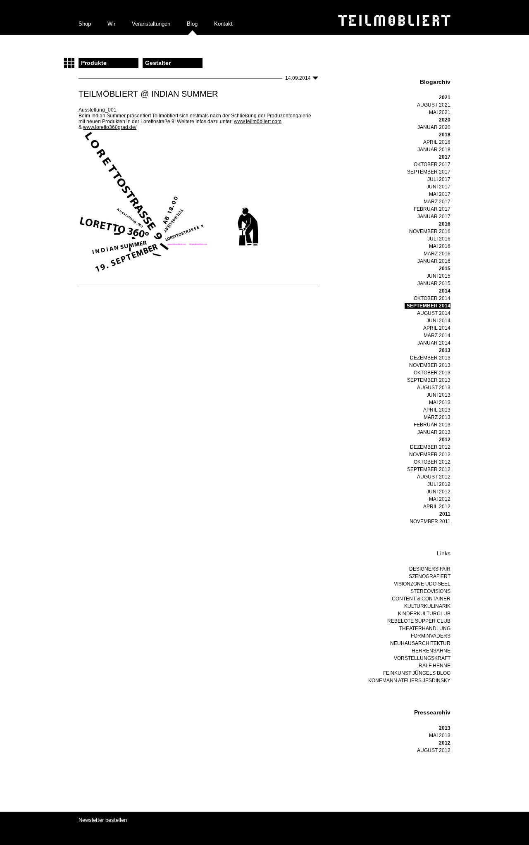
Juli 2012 (438, 484)
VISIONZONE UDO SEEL (422, 584)
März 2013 (437, 417)
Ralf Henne (434, 666)
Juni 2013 (438, 395)
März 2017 (437, 202)
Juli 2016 (438, 239)
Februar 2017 (432, 209)
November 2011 (430, 521)
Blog (192, 24)
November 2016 (429, 231)
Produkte (94, 63)
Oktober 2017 (432, 164)
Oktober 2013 (432, 373)
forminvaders (430, 636)
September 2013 (428, 380)
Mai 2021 (439, 112)
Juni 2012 (438, 492)
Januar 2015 (433, 283)
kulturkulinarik (427, 606)
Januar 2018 (433, 149)
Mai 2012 (439, 499)
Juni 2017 (438, 187)
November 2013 (429, 365)
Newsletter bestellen (103, 820)
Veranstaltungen (151, 24)
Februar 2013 (432, 425)
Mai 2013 (439, 402)
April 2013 (436, 410)
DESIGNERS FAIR (429, 569)
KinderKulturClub (424, 613)
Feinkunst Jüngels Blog (416, 673)
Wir (111, 24)
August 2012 (433, 477)
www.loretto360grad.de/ (109, 127)
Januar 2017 (433, 216)
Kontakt (223, 24)
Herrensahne (431, 651)
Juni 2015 (438, 276)
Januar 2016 (433, 261)
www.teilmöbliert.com (257, 121)
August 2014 (433, 313)
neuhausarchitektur (420, 643)
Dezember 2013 (430, 358)
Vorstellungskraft (422, 658)
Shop (85, 24)
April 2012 (436, 506)
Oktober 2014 (432, 298)
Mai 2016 (439, 246)
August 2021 (433, 105)
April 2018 (436, 142)
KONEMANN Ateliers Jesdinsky (409, 680)
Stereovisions (430, 591)
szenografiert (429, 576)
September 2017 (428, 172)
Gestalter (158, 63)
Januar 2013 (433, 432)
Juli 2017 (438, 179)
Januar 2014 (433, 343)
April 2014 (436, 328)
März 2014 (437, 335)
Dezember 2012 (430, 447)
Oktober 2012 (432, 462)
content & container (421, 599)
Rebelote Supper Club (418, 621)
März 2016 (437, 254)
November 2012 (429, 454)
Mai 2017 (439, 194)
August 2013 (433, 387)
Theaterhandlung (424, 628)
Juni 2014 (438, 321)
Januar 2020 (433, 127)
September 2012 (428, 469)
